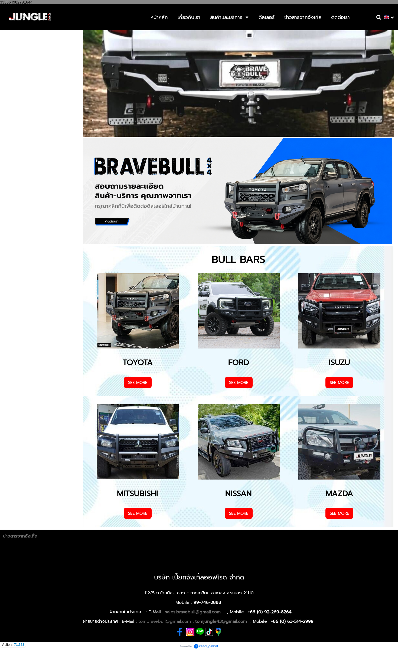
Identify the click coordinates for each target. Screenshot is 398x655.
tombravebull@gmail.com (164, 621)
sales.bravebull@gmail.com (193, 612)
